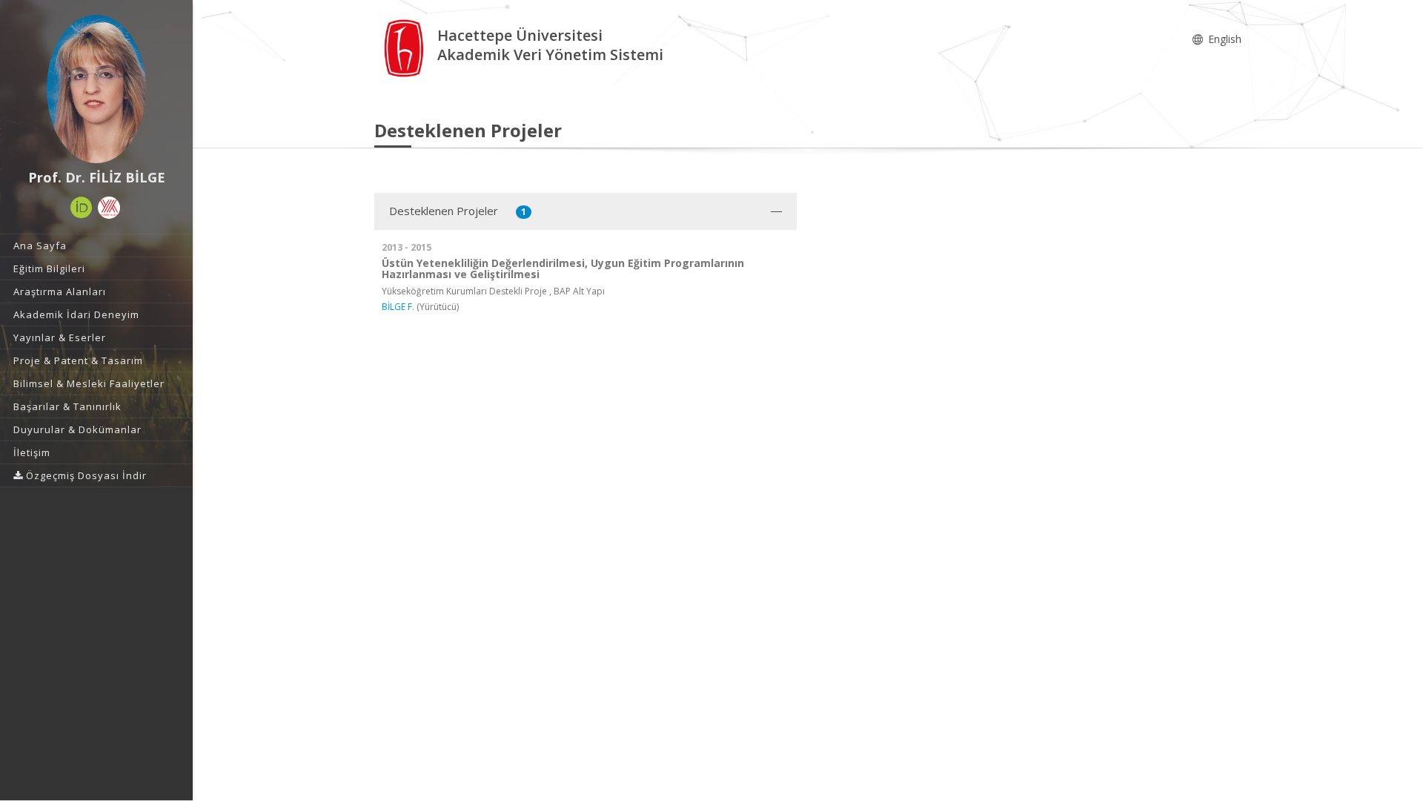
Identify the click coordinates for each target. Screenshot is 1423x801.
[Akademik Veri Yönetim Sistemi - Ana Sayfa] (405, 47)
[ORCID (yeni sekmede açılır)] (81, 208)
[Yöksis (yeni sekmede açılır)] (109, 208)
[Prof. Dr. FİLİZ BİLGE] (96, 89)
